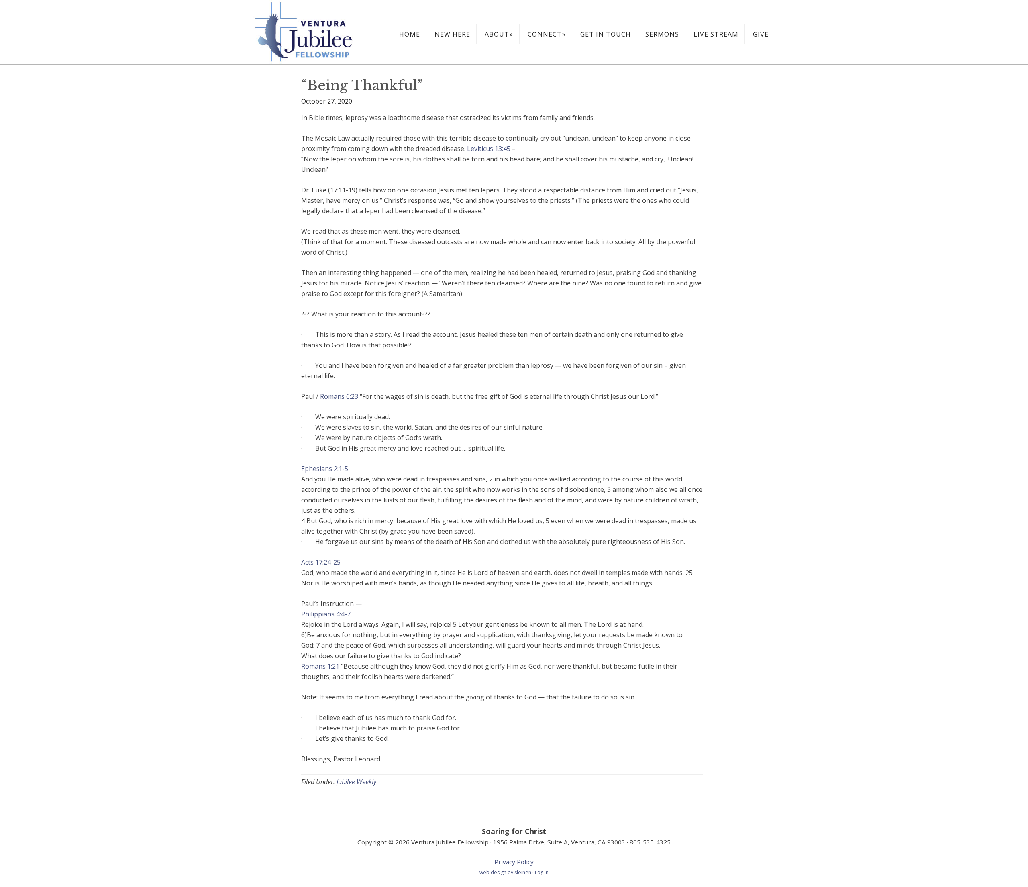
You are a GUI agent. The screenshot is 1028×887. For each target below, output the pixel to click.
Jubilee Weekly (356, 781)
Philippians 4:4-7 (326, 614)
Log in (542, 872)
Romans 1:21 (320, 666)
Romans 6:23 (339, 396)
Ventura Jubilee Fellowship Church (313, 32)
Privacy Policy (514, 862)
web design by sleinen (505, 872)
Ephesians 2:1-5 (324, 468)
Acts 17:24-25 (321, 562)
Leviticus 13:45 (488, 148)
